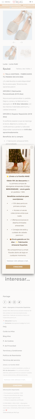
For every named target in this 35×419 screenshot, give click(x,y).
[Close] (31, 147)
